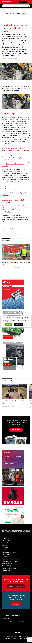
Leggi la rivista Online (16, 586)
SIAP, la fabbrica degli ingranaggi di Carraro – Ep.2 (16, 263)
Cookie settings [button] (18, 324)
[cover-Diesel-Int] (16, 355)
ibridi (11, 229)
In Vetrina (14, 267)
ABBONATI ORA (16, 430)
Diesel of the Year (7, 563)
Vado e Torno (5, 538)
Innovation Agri (6, 570)
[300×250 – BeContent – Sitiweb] (13, 459)
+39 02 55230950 (8, 618)
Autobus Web (5, 545)
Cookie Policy (15, 322)
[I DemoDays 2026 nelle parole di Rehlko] (14, 391)
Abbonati (23, 1)
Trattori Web (5, 554)
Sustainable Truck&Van (8, 543)
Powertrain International (9, 552)
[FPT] (16, 294)
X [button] (28, 317)
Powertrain (5, 550)
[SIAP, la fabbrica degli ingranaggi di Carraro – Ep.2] (16, 252)
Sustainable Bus (6, 547)
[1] (13, 515)
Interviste (19, 267)
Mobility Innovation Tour (9, 568)
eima (4, 229)
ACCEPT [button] (8, 324)
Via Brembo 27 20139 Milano (11, 615)
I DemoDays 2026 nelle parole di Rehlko (12, 402)
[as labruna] (13, 496)
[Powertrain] (6, 1)
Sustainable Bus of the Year (9, 561)
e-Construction (6, 557)
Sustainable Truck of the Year (10, 559)
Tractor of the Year (7, 566)
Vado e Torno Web (7, 540)
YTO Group (6, 195)
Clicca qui (16, 604)
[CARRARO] (13, 477)
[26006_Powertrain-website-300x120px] (16, 13)
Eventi (14, 406)
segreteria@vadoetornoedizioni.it (13, 622)
